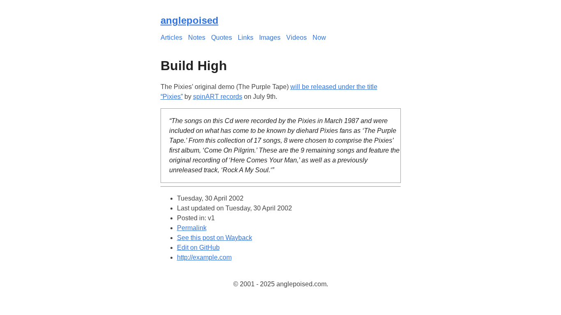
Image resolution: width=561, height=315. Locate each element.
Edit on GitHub (198, 247)
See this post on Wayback (214, 237)
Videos (296, 37)
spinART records (217, 96)
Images (269, 37)
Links (245, 37)
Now (319, 37)
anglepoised (189, 20)
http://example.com (204, 257)
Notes (196, 37)
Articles (171, 37)
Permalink (192, 227)
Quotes (221, 37)
